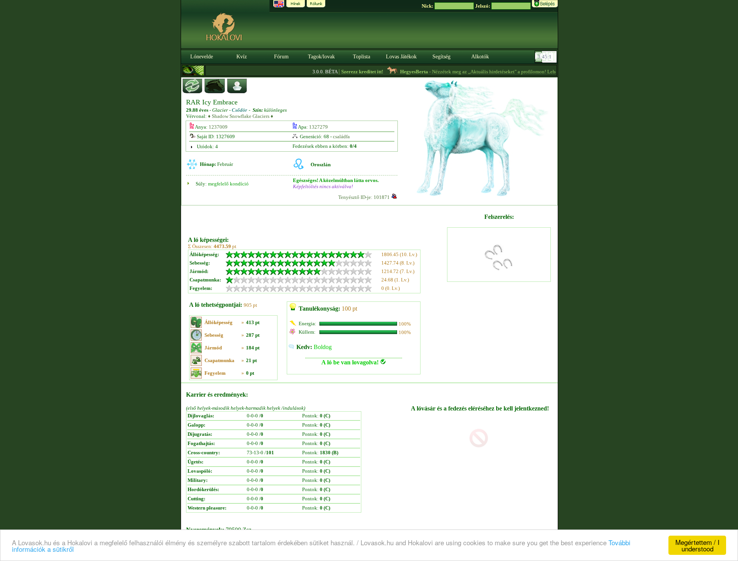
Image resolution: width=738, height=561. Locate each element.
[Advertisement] (317, 218)
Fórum (281, 57)
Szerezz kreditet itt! (353, 71)
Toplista (361, 57)
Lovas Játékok (401, 57)
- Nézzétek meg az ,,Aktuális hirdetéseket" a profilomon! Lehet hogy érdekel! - (493, 71)
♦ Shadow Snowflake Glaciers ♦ (240, 116)
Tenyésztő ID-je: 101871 (364, 197)
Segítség (441, 57)
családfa (341, 136)
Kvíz (241, 57)
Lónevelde (201, 57)
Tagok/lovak (321, 57)
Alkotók (480, 57)
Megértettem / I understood (697, 545)
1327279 (318, 127)
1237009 (218, 127)
